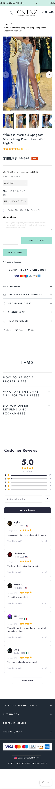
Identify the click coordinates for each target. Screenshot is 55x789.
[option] (27, 74)
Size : (14, 193)
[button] (16, 149)
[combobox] (48, 499)
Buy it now (15, 252)
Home (6, 24)
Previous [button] (5, 74)
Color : (12, 176)
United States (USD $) (27, 757)
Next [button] (49, 74)
